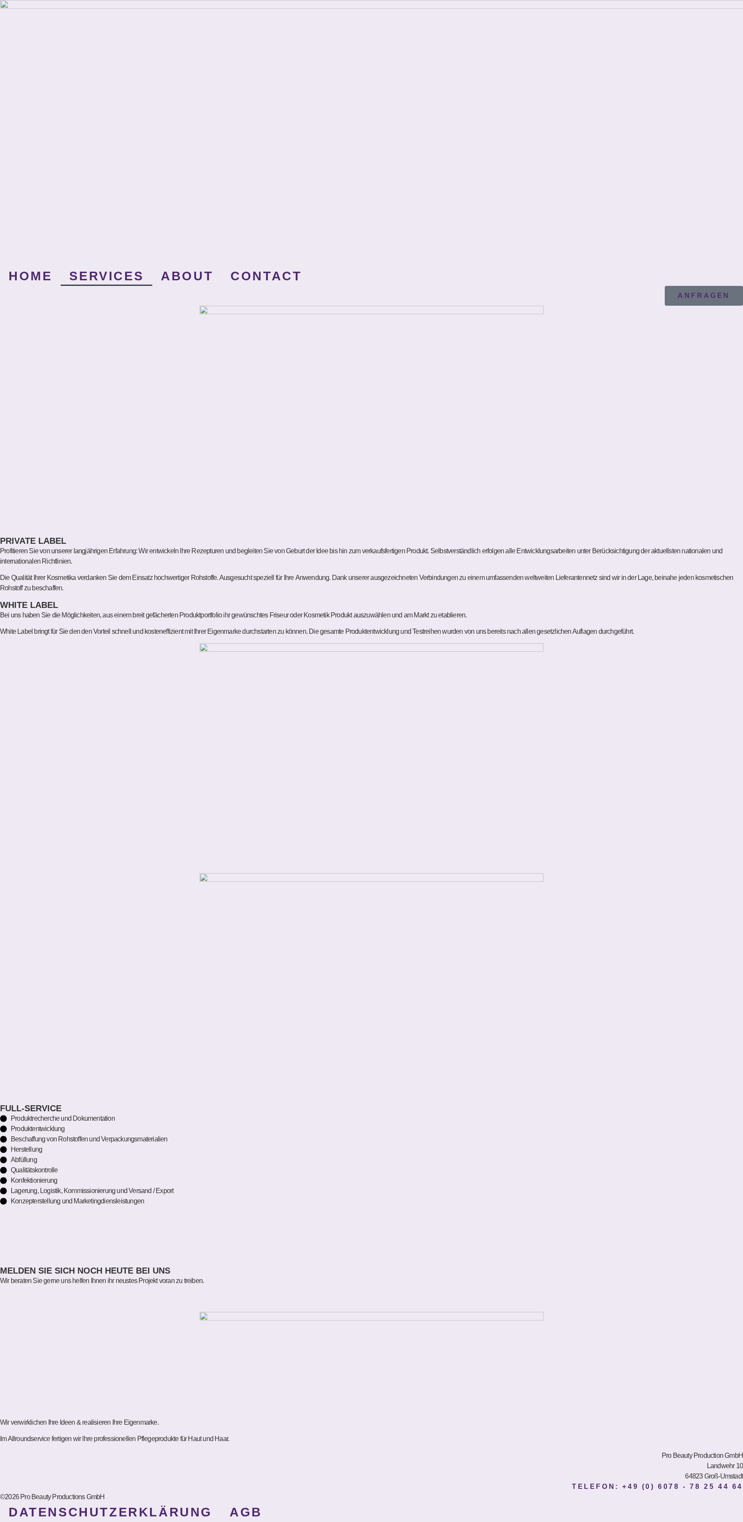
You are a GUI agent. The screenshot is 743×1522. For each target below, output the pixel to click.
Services (106, 276)
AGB (246, 1512)
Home (30, 276)
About (187, 276)
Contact (266, 276)
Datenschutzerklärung (110, 1512)
